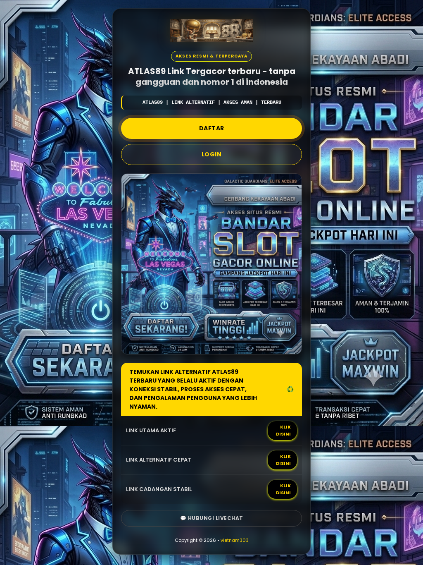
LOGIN (212, 154)
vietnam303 (235, 540)
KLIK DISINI (283, 430)
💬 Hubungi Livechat (211, 518)
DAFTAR (211, 128)
